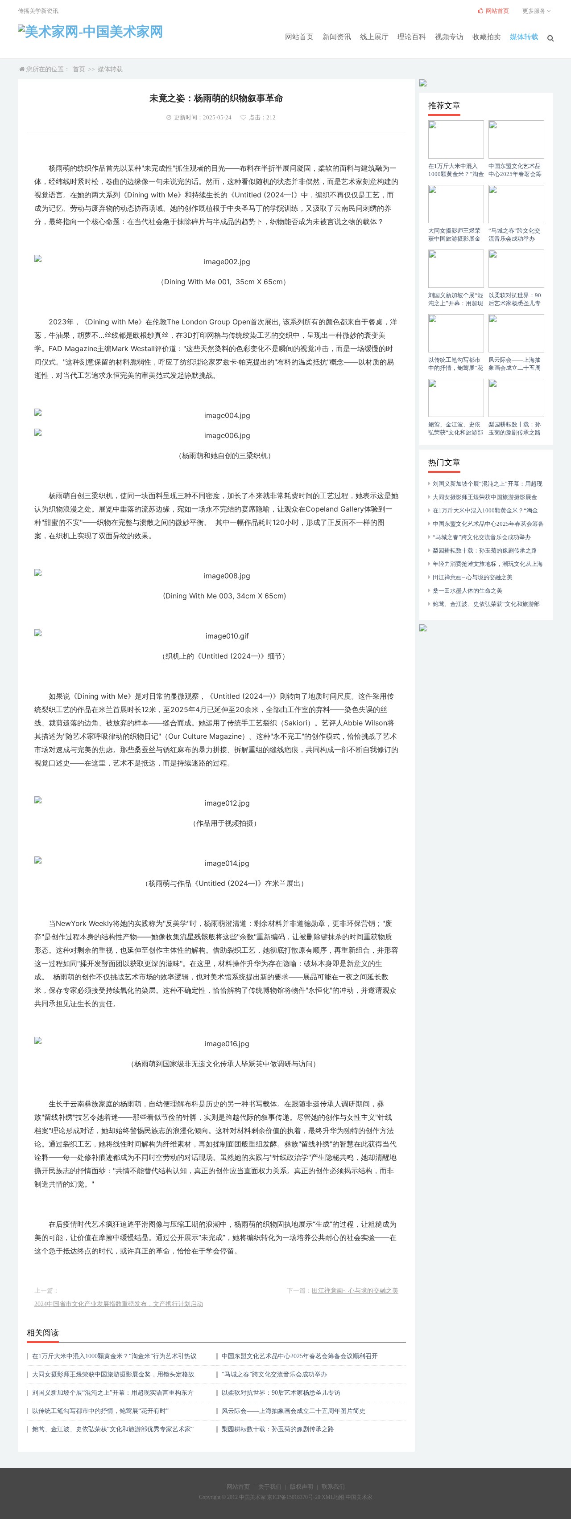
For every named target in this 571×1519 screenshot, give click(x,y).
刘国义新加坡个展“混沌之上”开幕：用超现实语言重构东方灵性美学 (113, 1395)
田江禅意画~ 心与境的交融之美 (355, 1290)
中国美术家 (359, 1497)
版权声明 (301, 1486)
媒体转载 (524, 37)
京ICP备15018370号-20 (293, 1497)
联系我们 (333, 1486)
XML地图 (333, 1497)
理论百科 (411, 37)
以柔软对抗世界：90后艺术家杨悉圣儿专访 (281, 1392)
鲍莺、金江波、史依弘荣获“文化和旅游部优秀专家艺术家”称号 (113, 1432)
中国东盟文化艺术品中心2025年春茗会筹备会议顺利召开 (300, 1356)
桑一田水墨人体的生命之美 (467, 590)
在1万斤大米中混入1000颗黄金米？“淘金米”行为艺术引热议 (114, 1356)
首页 (79, 69)
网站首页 (299, 37)
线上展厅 (374, 37)
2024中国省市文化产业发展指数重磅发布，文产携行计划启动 (118, 1304)
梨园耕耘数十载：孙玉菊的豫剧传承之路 (278, 1429)
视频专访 (449, 37)
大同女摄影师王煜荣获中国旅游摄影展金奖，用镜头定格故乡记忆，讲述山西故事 (113, 1377)
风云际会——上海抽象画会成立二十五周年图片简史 (293, 1411)
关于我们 (269, 1486)
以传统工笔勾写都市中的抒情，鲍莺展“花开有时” (100, 1411)
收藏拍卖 (486, 37)
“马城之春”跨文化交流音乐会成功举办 (274, 1374)
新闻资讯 (337, 37)
